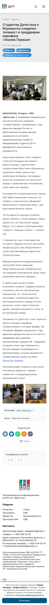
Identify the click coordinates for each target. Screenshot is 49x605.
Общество (15, 19)
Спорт (26, 509)
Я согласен (24, 601)
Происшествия (10, 519)
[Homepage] (8, 6)
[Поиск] (36, 6)
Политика (8, 509)
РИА (25, 512)
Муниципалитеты (32, 516)
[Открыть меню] (44, 6)
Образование (23, 50)
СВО (25, 519)
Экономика (8, 512)
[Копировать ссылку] (30, 434)
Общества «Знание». (13, 360)
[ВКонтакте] (5, 434)
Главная (6, 19)
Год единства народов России (17, 55)
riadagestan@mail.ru (35, 531)
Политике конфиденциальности (30, 595)
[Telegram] (11, 434)
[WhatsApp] (17, 434)
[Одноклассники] (24, 434)
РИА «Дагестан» (24, 410)
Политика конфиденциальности (15, 572)
